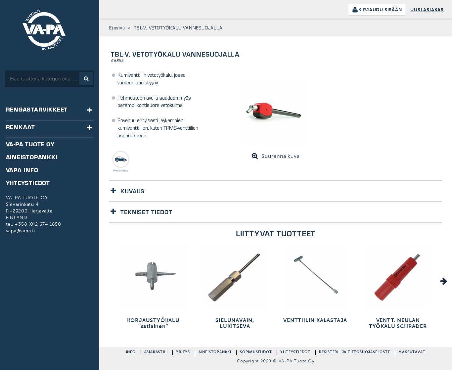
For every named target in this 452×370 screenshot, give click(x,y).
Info (131, 352)
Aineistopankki (215, 352)
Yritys (183, 352)
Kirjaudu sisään (380, 10)
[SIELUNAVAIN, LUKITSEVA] (235, 278)
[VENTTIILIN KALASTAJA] (316, 278)
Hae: (6, 66)
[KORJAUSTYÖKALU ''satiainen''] (153, 278)
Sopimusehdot (256, 352)
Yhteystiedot (295, 352)
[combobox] (49, 78)
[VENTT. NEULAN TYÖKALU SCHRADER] (398, 278)
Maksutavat (411, 352)
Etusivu (117, 28)
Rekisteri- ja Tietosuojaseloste (354, 352)
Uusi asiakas (427, 10)
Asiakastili (156, 352)
